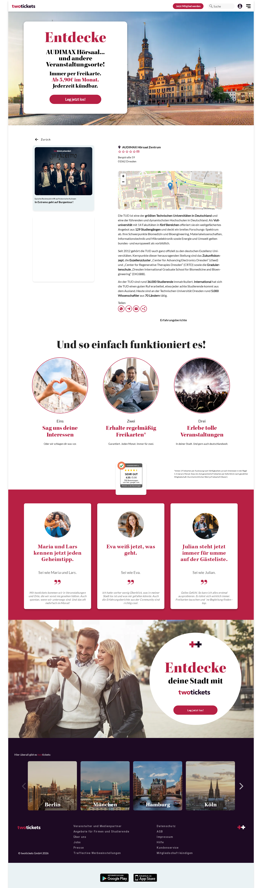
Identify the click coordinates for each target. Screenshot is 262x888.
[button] (211, 6)
